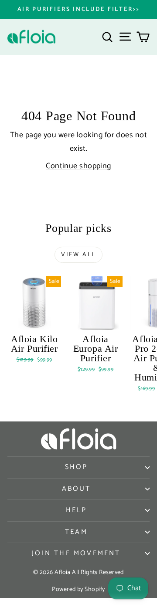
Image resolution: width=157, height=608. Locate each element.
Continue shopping (78, 166)
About (76, 489)
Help (76, 510)
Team (76, 532)
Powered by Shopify (78, 589)
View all (78, 255)
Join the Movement (76, 553)
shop (76, 467)
